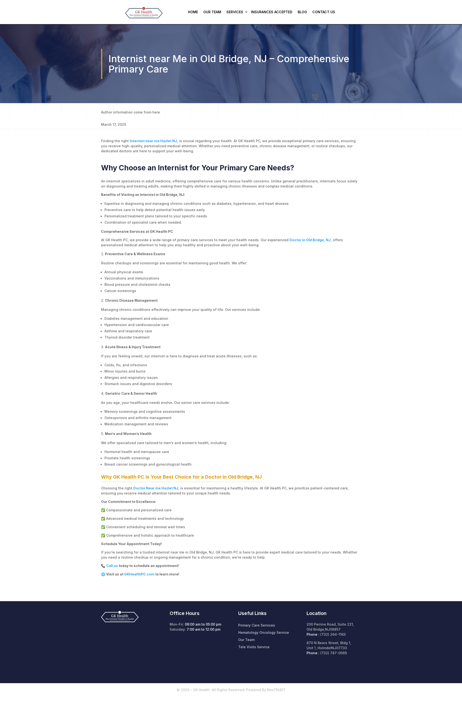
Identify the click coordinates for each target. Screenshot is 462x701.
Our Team (212, 12)
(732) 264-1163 (333, 634)
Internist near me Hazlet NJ (153, 141)
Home (193, 12)
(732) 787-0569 (333, 653)
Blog (302, 12)
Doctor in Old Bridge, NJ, (310, 240)
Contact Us (323, 12)
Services (234, 12)
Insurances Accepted (271, 12)
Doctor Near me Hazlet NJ (155, 488)
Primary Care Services (256, 625)
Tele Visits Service (254, 647)
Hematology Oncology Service (263, 632)
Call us (112, 566)
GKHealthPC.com (139, 574)
